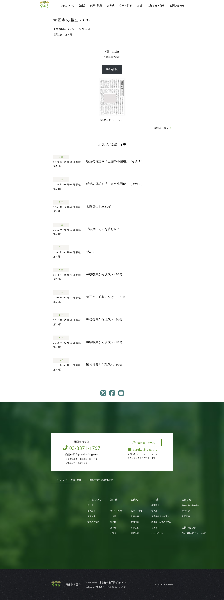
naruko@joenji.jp (145, 449)
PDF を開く (112, 69)
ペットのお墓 (157, 533)
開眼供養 (135, 533)
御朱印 (113, 522)
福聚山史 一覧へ (161, 128)
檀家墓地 (155, 505)
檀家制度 (91, 516)
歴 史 (90, 505)
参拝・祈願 (96, 5)
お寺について (66, 5)
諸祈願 (113, 528)
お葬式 (110, 5)
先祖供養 (135, 522)
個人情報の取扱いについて (194, 533)
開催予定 (186, 511)
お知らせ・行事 (156, 5)
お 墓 (139, 5)
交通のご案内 (93, 522)
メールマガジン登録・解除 (68, 480)
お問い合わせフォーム (142, 442)
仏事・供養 (126, 5)
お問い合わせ (177, 5)
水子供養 (135, 528)
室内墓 (154, 511)
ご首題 (113, 516)
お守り (113, 533)
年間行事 (186, 516)
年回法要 (135, 516)
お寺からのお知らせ (191, 505)
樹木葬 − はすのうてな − (162, 522)
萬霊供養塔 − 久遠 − (160, 516)
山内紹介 (91, 511)
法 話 (82, 5)
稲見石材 (155, 528)
